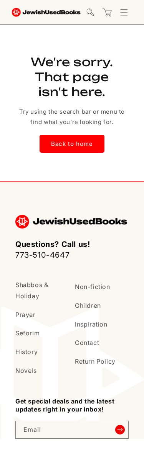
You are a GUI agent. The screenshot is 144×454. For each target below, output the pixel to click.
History (26, 352)
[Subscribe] (119, 430)
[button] (90, 12)
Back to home (72, 143)
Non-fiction (92, 287)
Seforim (27, 333)
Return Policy (95, 361)
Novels (26, 370)
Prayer (25, 314)
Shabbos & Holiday (31, 290)
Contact (87, 342)
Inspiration (91, 324)
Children (88, 305)
